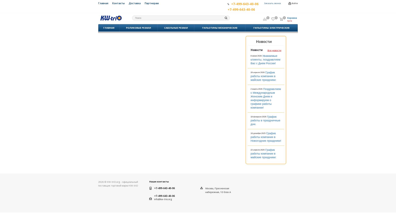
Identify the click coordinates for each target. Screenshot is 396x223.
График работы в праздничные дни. (265, 120)
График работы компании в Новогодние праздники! (266, 137)
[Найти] (226, 18)
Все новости (274, 50)
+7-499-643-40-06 (164, 188)
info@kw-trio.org (163, 199)
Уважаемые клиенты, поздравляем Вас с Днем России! (265, 59)
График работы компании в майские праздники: (263, 76)
